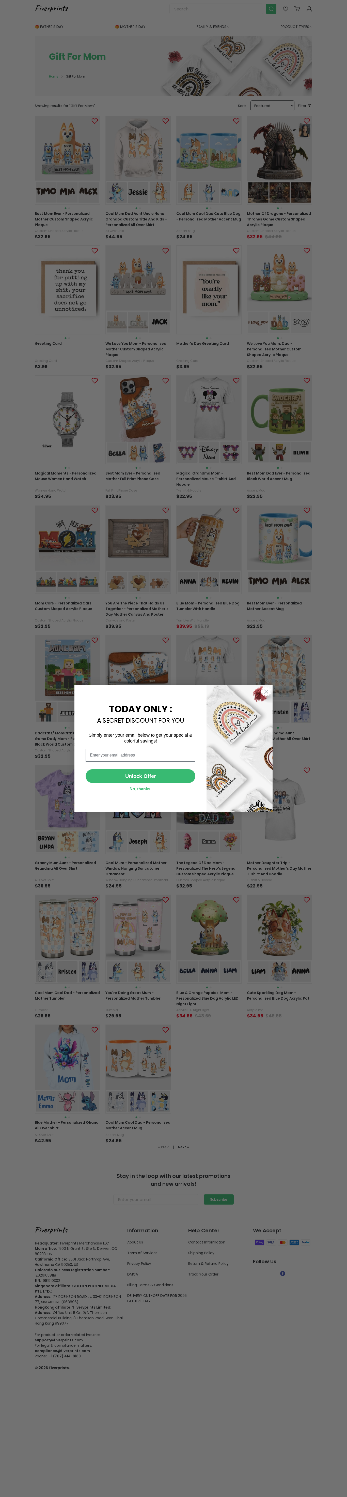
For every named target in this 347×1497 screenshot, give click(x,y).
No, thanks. (140, 789)
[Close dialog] (266, 691)
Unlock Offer (140, 776)
